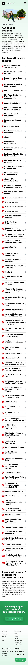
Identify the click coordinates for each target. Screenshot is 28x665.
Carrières (17, 638)
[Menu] (24, 3)
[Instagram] (15, 654)
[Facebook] (20, 654)
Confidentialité (19, 640)
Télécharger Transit (13, 619)
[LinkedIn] (23, 654)
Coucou (4, 631)
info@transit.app (19, 651)
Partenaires (6, 648)
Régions (4, 634)
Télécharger (20, 660)
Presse (4, 638)
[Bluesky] (18, 654)
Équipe (17, 636)
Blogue (4, 636)
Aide (3, 640)
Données (4, 655)
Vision (16, 634)
